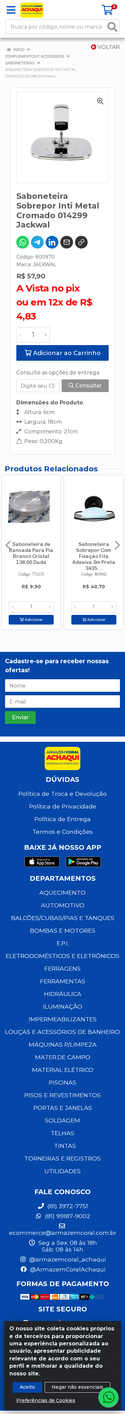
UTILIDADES (62, 1171)
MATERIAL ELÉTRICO (62, 1069)
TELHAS (62, 1133)
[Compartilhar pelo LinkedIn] (52, 242)
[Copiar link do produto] (81, 242)
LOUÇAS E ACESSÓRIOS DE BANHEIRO (62, 1031)
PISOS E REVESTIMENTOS (62, 1095)
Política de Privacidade (62, 806)
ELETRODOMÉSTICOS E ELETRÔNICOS (62, 955)
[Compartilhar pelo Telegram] (37, 242)
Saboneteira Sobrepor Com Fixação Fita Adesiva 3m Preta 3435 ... (93, 556)
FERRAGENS (62, 968)
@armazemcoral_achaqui (67, 1259)
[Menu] (11, 10)
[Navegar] (8, 545)
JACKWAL (44, 264)
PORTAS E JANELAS (62, 1107)
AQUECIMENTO (62, 892)
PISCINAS (62, 1082)
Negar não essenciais (77, 1387)
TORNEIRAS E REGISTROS (62, 1158)
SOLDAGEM (62, 1120)
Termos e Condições (62, 831)
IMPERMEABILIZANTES (63, 1019)
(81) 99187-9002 (66, 1215)
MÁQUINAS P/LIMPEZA (63, 1044)
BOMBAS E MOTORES (62, 930)
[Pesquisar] (112, 27)
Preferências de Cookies (45, 1400)
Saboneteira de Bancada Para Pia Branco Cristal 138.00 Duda (31, 553)
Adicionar (33, 620)
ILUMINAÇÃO (62, 1006)
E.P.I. (63, 943)
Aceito (27, 1387)
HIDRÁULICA (62, 993)
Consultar (88, 385)
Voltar (108, 47)
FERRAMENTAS (62, 981)
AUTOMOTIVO (62, 905)
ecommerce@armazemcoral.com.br (62, 1232)
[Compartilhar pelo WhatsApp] (22, 242)
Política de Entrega (62, 818)
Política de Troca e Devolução (62, 793)
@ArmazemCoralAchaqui (66, 1269)
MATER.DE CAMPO (62, 1057)
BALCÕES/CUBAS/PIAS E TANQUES (62, 917)
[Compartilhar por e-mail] (66, 242)
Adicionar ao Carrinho (66, 353)
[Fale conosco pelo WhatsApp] (108, 1397)
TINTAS (65, 1145)
